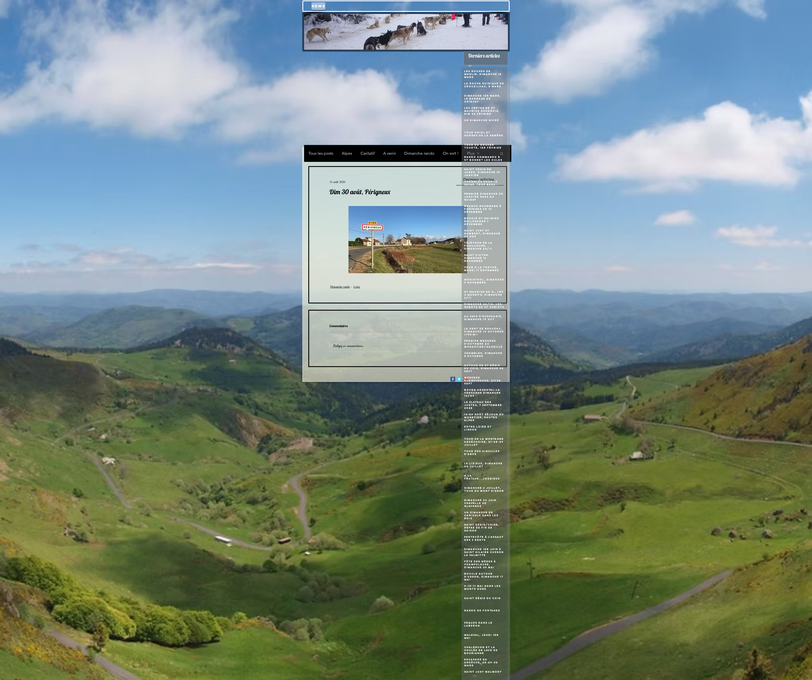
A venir (389, 153)
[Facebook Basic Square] (452, 379)
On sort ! (451, 153)
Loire (357, 287)
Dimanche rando (419, 153)
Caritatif (368, 153)
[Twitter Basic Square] (459, 379)
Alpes (347, 153)
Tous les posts (320, 153)
